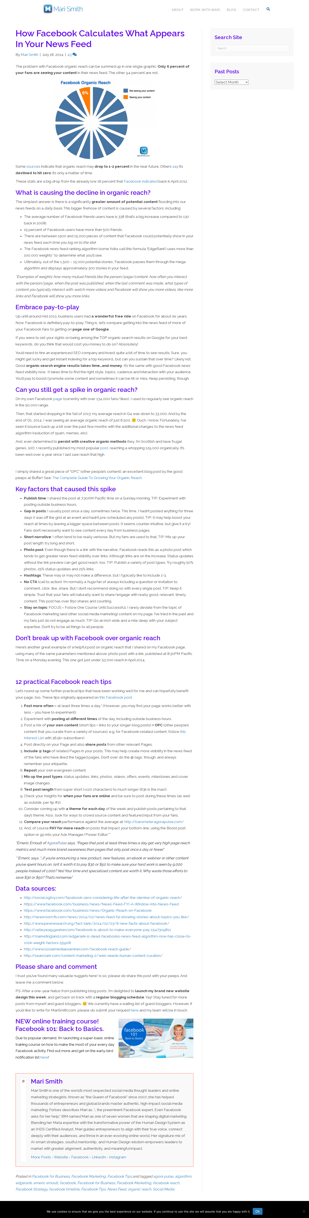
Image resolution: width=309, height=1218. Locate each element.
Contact (251, 10)
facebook (68, 1183)
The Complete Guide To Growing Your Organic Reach (97, 478)
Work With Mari (205, 10)
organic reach (139, 1189)
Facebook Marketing (88, 1176)
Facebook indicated (141, 181)
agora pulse (163, 1176)
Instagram (117, 1157)
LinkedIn (99, 1157)
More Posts (41, 1157)
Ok (257, 1211)
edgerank (24, 1183)
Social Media (163, 1189)
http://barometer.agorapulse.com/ (154, 822)
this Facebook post (115, 697)
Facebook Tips (119, 1176)
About (178, 10)
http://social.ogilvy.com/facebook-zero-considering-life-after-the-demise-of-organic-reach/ (103, 897)
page (57, 399)
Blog (231, 10)
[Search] (268, 9)
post (104, 448)
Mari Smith (47, 1081)
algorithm (183, 1176)
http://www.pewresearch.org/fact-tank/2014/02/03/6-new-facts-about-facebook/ (96, 923)
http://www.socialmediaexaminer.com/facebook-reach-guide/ (77, 949)
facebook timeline (64, 1189)
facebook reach (166, 1183)
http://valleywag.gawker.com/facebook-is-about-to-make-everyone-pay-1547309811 (97, 930)
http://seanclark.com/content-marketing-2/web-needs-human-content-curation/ (93, 955)
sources (33, 166)
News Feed (116, 1189)
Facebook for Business (51, 1176)
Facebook (80, 1157)
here (135, 1010)
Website (61, 1157)
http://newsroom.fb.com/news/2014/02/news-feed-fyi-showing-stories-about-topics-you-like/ (106, 917)
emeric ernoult (45, 1183)
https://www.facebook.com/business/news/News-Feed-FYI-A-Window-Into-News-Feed (101, 904)
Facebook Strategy (31, 1189)
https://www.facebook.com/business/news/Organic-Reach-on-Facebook (88, 910)
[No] (304, 1211)
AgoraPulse (56, 843)
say (175, 166)
